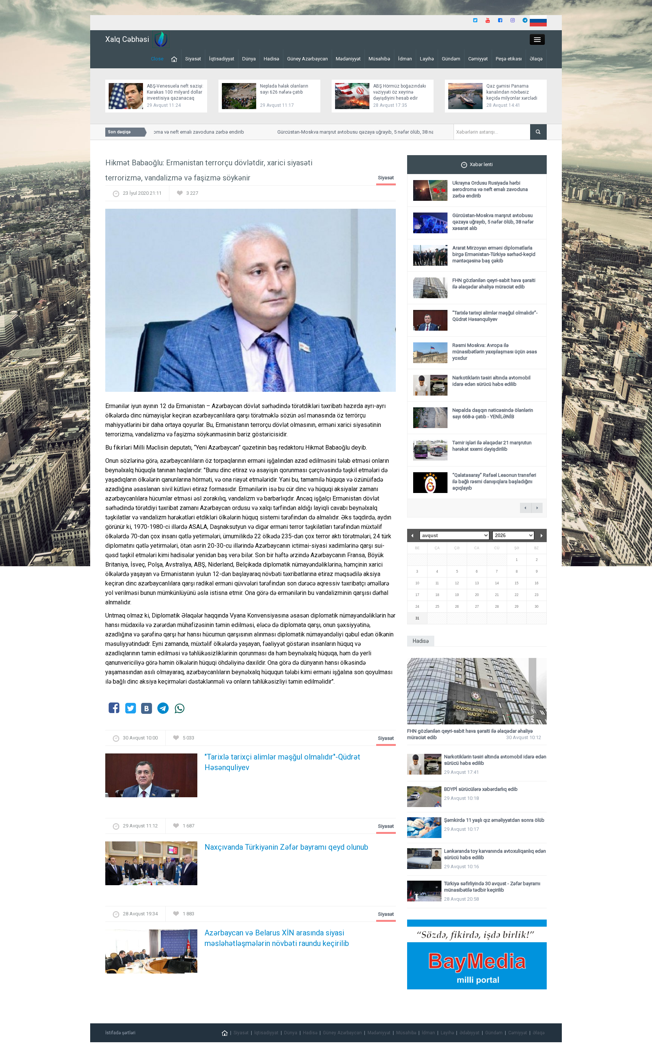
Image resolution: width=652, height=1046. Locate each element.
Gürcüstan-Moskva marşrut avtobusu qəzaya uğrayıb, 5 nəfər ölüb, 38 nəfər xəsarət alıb (353, 132)
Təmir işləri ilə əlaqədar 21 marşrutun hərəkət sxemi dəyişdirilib (492, 446)
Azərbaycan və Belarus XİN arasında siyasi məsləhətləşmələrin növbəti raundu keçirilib (277, 938)
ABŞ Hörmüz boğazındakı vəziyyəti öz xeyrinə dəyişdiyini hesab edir (399, 92)
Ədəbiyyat (470, 1032)
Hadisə (271, 59)
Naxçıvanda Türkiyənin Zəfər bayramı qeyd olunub (286, 847)
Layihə (427, 59)
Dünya (249, 59)
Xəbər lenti (481, 164)
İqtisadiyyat (221, 59)
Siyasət (193, 59)
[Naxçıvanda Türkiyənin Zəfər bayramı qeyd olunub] (151, 865)
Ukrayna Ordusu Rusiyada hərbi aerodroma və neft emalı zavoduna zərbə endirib (490, 189)
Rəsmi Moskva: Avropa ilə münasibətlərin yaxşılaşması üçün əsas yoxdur (494, 351)
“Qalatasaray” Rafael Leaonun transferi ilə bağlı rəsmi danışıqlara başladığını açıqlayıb (494, 481)
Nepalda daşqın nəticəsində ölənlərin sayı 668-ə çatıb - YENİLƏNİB (492, 413)
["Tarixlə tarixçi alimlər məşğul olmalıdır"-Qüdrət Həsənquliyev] (151, 777)
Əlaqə (536, 59)
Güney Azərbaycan (307, 59)
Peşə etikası (509, 59)
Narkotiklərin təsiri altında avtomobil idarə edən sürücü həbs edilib (491, 381)
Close (157, 59)
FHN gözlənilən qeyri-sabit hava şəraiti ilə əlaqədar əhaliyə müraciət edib (493, 283)
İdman (405, 59)
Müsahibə (379, 59)
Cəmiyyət (478, 59)
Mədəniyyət (348, 59)
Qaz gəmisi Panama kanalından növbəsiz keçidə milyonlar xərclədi (511, 92)
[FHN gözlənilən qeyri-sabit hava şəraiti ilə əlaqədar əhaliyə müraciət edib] (477, 691)
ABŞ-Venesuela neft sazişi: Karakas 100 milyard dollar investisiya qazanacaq (175, 92)
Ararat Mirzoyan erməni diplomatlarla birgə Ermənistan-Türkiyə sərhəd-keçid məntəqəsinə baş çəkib (493, 254)
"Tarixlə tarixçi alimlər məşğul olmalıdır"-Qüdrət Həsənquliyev (282, 762)
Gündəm (451, 59)
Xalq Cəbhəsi (127, 39)
